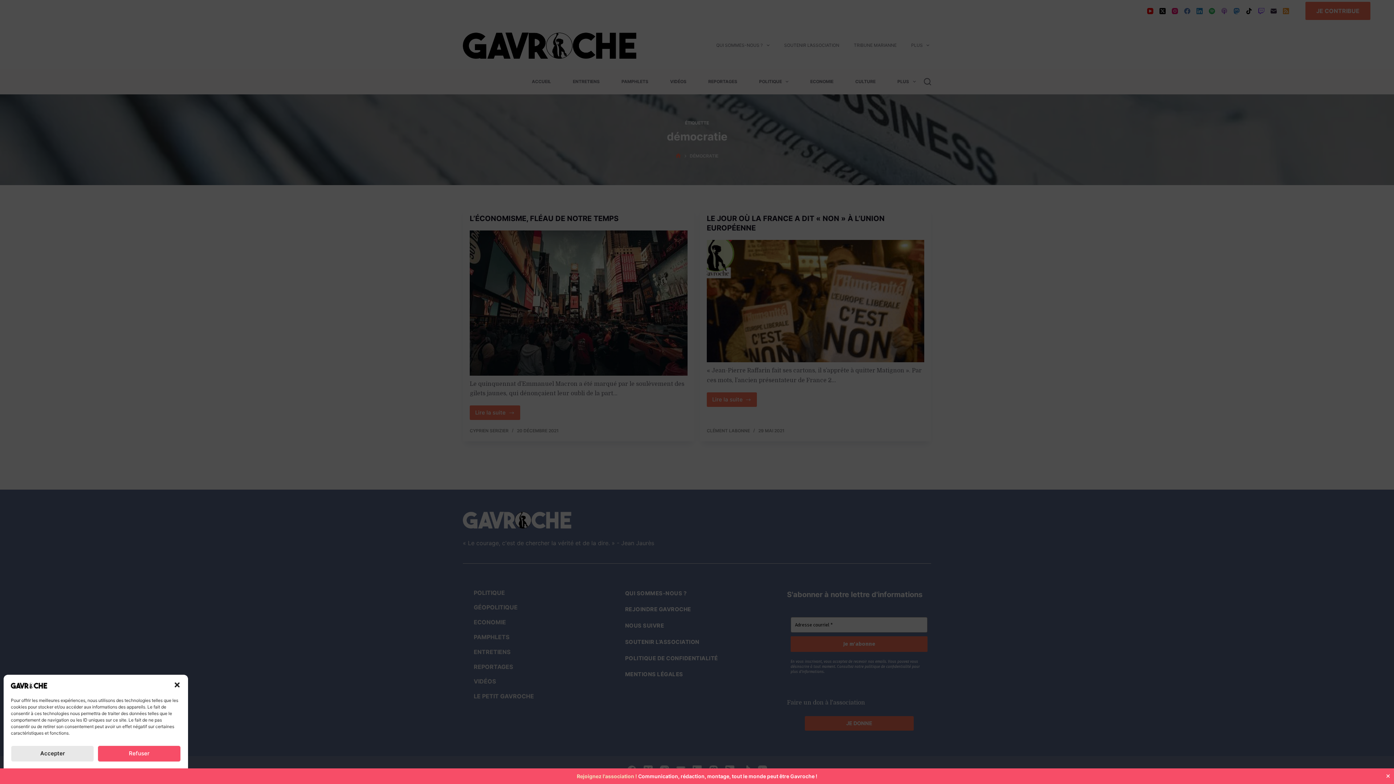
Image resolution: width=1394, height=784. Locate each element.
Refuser (139, 753)
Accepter (52, 753)
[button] (177, 685)
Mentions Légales (154, 770)
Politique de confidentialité (47, 770)
